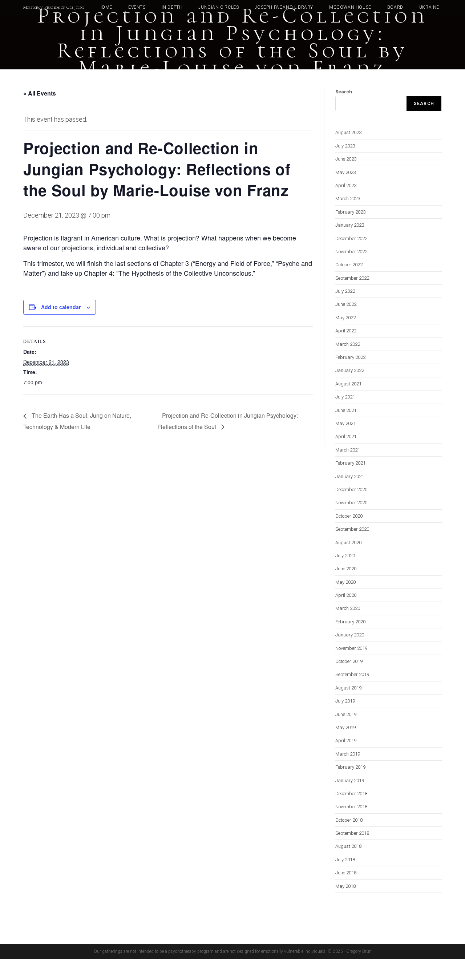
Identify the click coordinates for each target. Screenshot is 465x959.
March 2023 (347, 198)
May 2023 (345, 172)
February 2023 (350, 212)
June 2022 (345, 304)
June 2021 (345, 410)
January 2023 (349, 225)
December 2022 (351, 238)
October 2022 (349, 264)
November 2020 (351, 502)
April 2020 (345, 595)
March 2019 (347, 754)
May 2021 (345, 423)
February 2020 (350, 621)
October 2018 (349, 820)
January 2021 (349, 476)
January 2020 (349, 635)
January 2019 (349, 780)
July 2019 (345, 701)
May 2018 (345, 886)
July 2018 (345, 859)
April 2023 (345, 185)
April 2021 (345, 436)
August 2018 (348, 846)
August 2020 (348, 542)
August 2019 (348, 688)
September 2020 (352, 529)
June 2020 (345, 568)
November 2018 (351, 806)
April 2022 (345, 330)
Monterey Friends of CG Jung (53, 7)
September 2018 (352, 833)
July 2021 (345, 397)
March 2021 (347, 450)
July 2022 (345, 291)
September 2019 (352, 674)
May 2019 (345, 727)
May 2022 (345, 317)
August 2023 (348, 132)
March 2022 (347, 344)
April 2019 (345, 740)
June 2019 (345, 714)
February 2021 (350, 463)
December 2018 (351, 793)
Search (343, 91)
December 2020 (351, 489)
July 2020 (345, 555)
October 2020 (349, 516)
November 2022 (351, 251)
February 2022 (350, 357)
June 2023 (345, 159)
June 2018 (345, 872)
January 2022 (349, 370)
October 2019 (349, 661)
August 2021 (348, 384)
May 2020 (345, 582)
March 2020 (347, 608)
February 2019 (350, 767)
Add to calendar (61, 307)
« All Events (39, 93)
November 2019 (351, 648)
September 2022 (352, 278)
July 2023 (345, 146)
